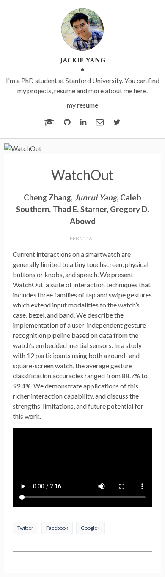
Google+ (90, 528)
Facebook (57, 528)
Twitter (25, 528)
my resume (82, 105)
